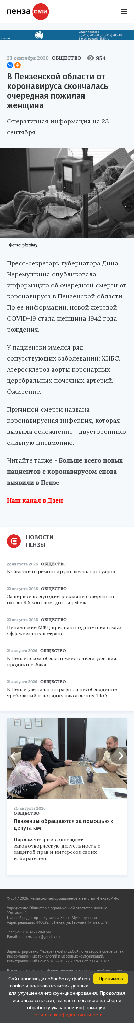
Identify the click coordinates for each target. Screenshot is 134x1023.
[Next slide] (118, 755)
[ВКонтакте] (10, 65)
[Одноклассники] (17, 65)
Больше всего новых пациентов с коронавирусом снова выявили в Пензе (65, 471)
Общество (66, 58)
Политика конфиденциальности (67, 1014)
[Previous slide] (15, 755)
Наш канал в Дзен (35, 500)
